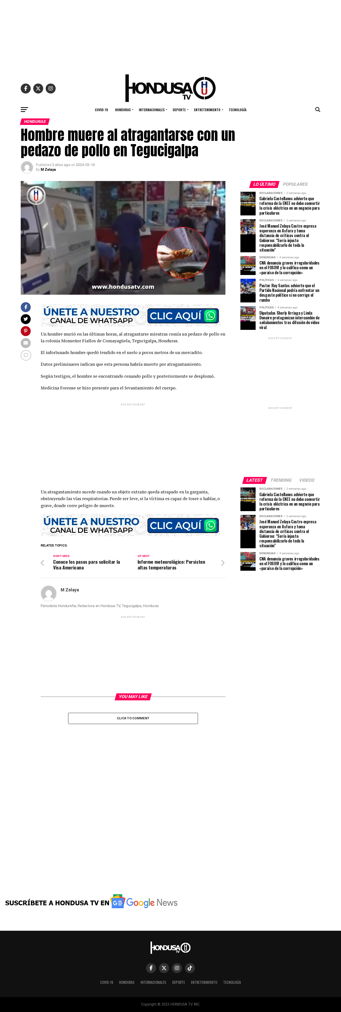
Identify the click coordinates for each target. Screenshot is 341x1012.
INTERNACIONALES (152, 109)
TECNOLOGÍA (237, 109)
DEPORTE (179, 109)
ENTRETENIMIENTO (207, 109)
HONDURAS (123, 109)
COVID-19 (101, 109)
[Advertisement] (170, 35)
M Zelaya (48, 170)
